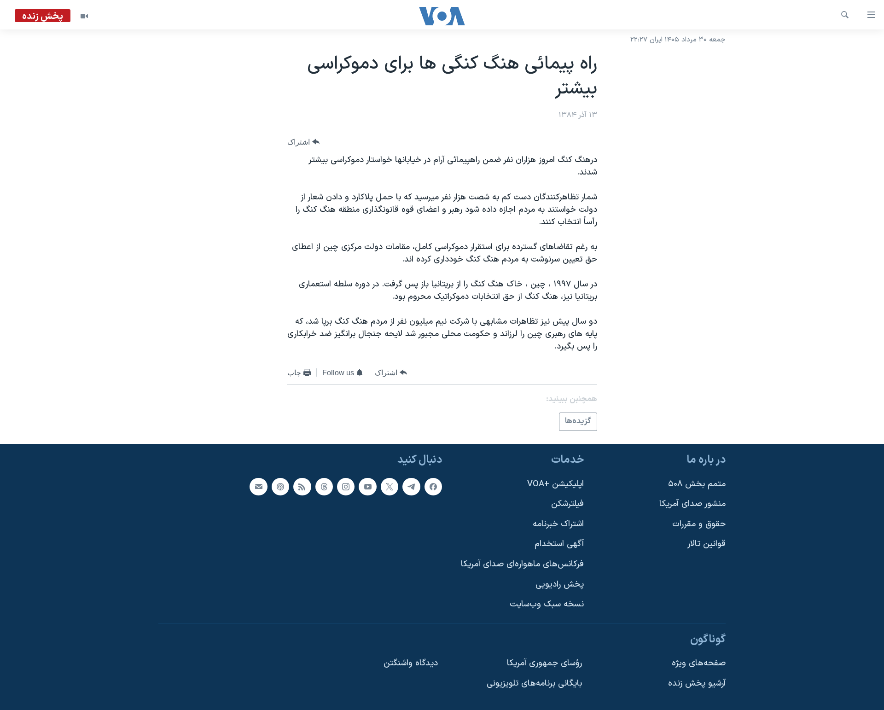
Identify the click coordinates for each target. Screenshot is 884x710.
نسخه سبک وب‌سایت (547, 604)
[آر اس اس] (302, 486)
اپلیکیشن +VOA (555, 483)
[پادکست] (280, 486)
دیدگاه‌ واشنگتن (411, 663)
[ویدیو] (84, 16)
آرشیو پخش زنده (697, 683)
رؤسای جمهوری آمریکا (544, 663)
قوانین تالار (706, 544)
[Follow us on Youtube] (367, 486)
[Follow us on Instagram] (346, 486)
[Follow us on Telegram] (411, 486)
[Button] (303, 142)
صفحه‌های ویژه (699, 663)
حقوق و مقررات (699, 524)
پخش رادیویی (559, 584)
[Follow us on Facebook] (433, 486)
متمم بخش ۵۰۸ (697, 483)
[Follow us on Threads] (324, 486)
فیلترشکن (567, 504)
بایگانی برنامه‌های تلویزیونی (534, 683)
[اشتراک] (258, 486)
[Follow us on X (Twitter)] (389, 486)
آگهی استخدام (559, 544)
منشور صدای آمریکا (692, 504)
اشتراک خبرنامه (558, 524)
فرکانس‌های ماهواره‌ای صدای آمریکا (522, 564)
